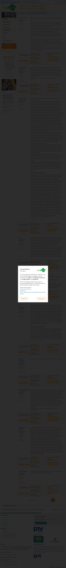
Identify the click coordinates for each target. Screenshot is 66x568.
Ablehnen (24, 299)
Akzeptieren (41, 299)
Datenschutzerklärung (25, 289)
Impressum (23, 290)
